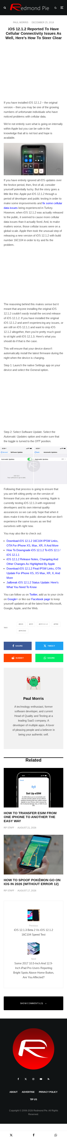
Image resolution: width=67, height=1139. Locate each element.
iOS (31, 624)
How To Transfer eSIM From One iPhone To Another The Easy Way (30, 817)
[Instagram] (33, 1079)
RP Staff (9, 827)
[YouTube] (41, 1079)
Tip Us (33, 1099)
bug (21, 624)
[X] (26, 1079)
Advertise (28, 1092)
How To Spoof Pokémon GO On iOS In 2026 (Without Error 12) (32, 882)
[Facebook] (18, 1079)
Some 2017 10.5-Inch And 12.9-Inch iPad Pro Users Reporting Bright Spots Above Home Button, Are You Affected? (33, 968)
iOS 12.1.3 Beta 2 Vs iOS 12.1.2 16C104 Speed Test (33, 930)
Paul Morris (20, 22)
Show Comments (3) (31, 1003)
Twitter (33, 594)
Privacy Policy (48, 1092)
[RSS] (48, 1079)
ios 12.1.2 (44, 624)
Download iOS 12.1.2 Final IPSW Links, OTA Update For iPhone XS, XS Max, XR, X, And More (34, 573)
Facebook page (40, 599)
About (13, 1092)
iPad (56, 624)
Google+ (12, 599)
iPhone (23, 631)
